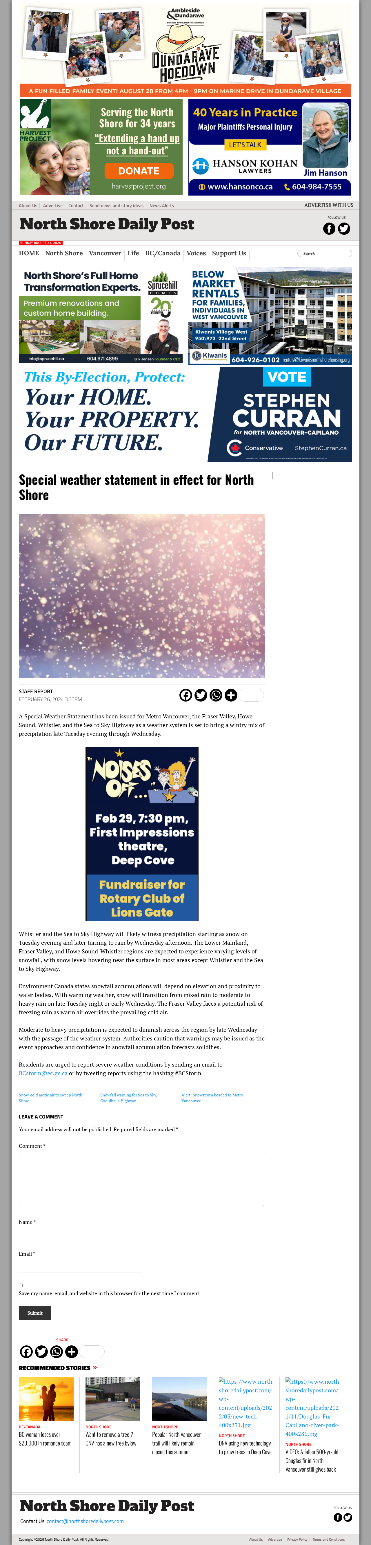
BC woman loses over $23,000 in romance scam (45, 1438)
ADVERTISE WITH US (329, 204)
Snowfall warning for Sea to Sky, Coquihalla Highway (128, 1097)
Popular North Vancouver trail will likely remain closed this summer (176, 1443)
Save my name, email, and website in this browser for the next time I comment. (110, 1293)
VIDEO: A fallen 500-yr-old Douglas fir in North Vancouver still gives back (311, 1460)
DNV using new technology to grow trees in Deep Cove (245, 1447)
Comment (32, 1145)
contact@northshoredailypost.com (85, 1521)
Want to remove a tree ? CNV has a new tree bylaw (111, 1438)
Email (27, 1253)
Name (27, 1221)
